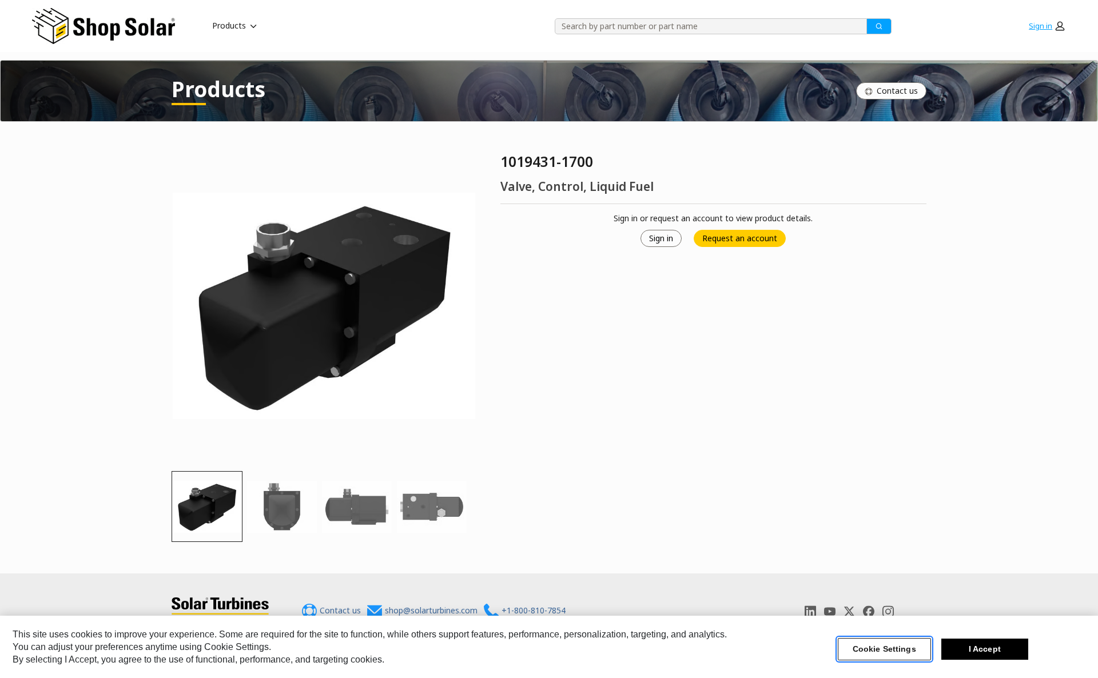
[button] (1046, 26)
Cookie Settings (884, 648)
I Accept (985, 648)
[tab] (207, 506)
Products (229, 25)
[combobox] (706, 26)
